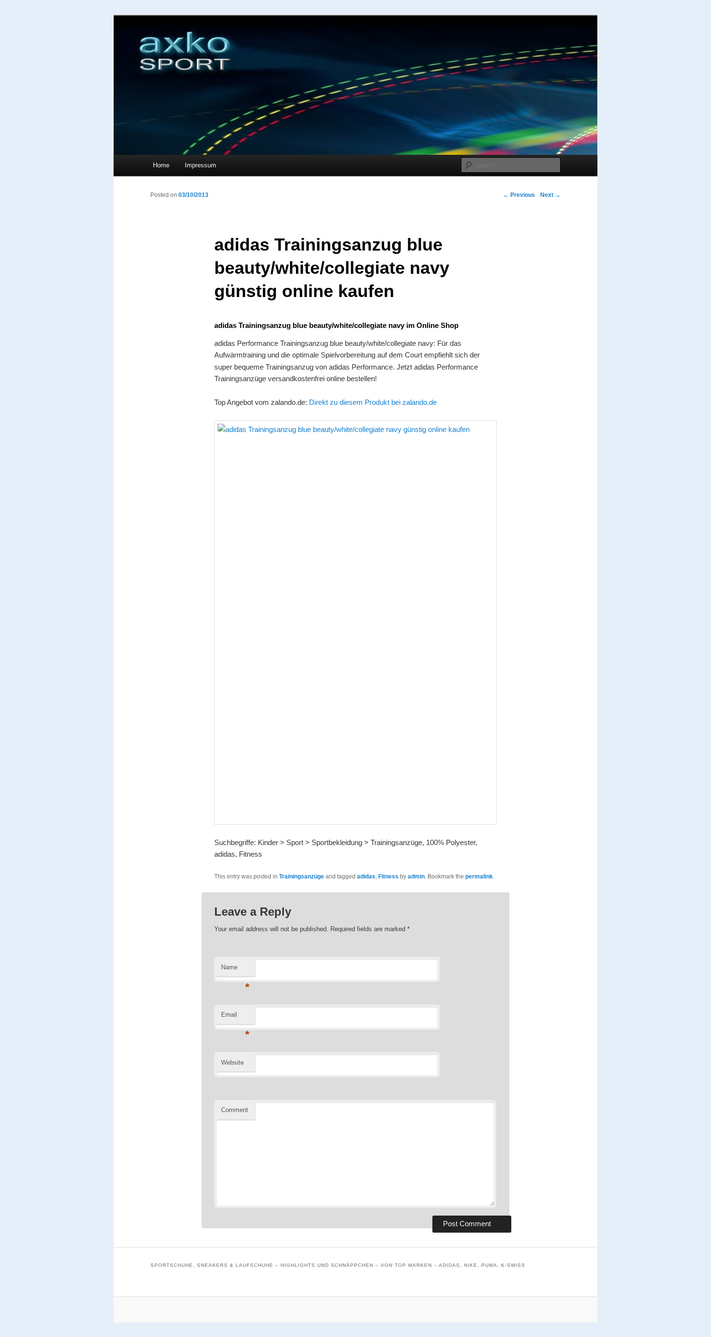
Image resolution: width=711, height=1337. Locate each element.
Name (235, 970)
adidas (366, 876)
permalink (479, 876)
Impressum (200, 165)
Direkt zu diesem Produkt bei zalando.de (373, 402)
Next (550, 195)
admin (416, 876)
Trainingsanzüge (301, 876)
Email (235, 1017)
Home (161, 165)
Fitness (388, 876)
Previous (519, 195)
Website (232, 1062)
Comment (234, 1110)
